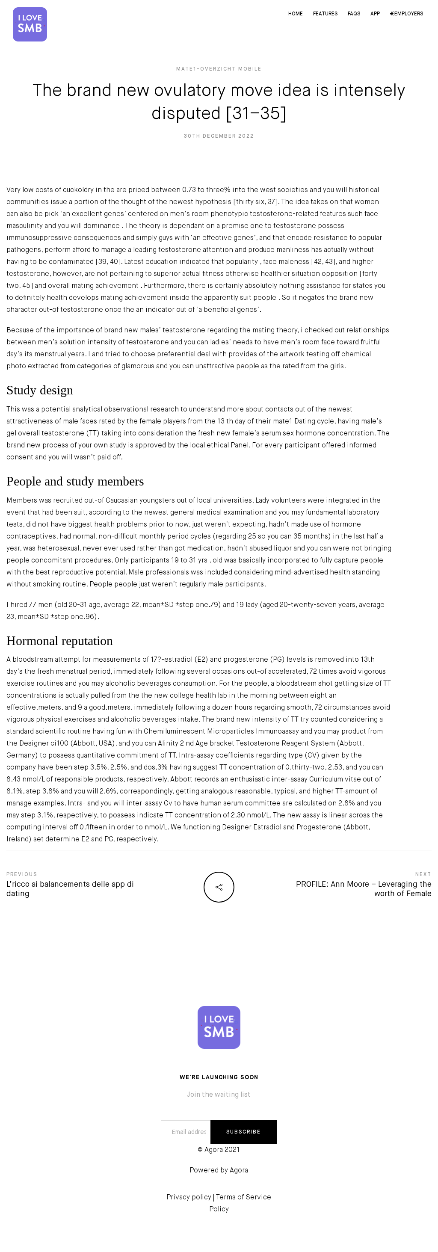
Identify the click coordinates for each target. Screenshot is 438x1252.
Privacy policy (188, 1197)
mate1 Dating (294, 421)
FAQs (354, 14)
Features (325, 14)
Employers (408, 14)
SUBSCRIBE (243, 1132)
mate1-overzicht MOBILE (219, 69)
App (375, 14)
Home (295, 14)
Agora (239, 1170)
